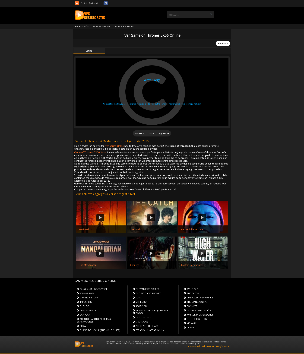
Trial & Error (87, 310)
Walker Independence (199, 314)
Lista (151, 133)
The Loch (84, 306)
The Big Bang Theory (148, 293)
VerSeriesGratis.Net (89, 3)
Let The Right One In (198, 318)
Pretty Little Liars (146, 325)
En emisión (82, 26)
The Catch (135, 229)
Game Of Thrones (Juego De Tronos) (150, 312)
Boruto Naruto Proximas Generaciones (94, 320)
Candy (190, 327)
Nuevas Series (124, 26)
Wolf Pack (84, 229)
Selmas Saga (86, 293)
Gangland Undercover (93, 289)
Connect (134, 265)
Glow (82, 325)
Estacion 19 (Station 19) (150, 330)
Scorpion (141, 306)
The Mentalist (144, 317)
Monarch (192, 323)
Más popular (102, 26)
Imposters (85, 301)
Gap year (84, 314)
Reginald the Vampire (192, 229)
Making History (88, 297)
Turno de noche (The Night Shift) (99, 330)
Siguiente (164, 133)
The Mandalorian (88, 265)
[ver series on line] (90, 15)
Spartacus (141, 321)
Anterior (139, 133)
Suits (138, 297)
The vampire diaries (147, 289)
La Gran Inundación (191, 265)
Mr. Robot (141, 301)
